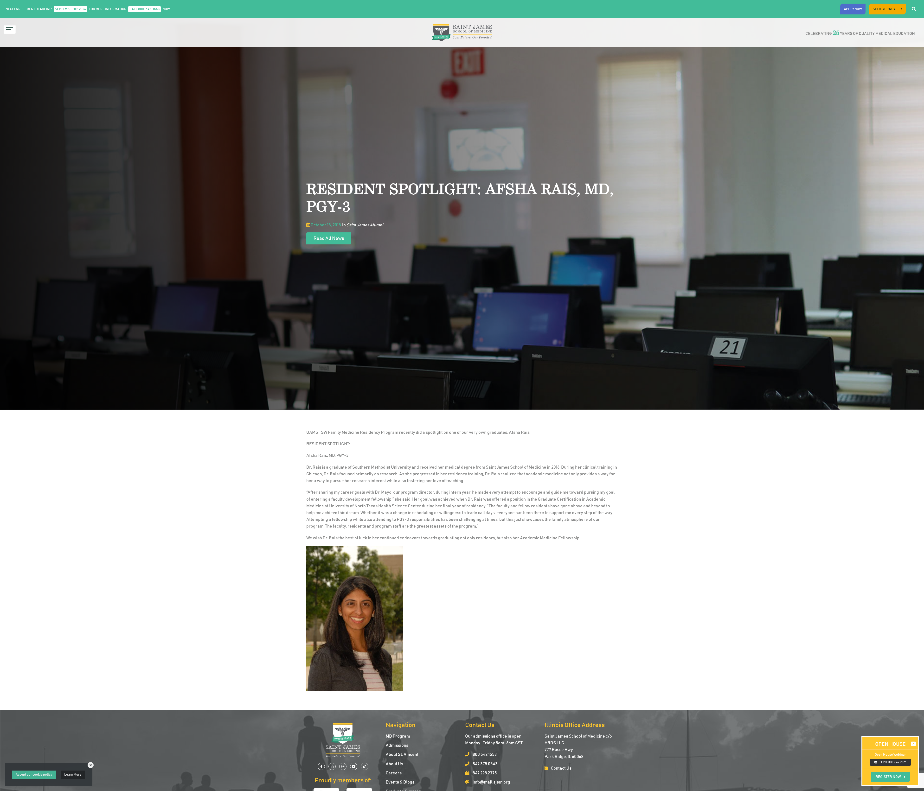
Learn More (73, 774)
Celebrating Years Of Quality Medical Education (860, 32)
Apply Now (853, 9)
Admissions (397, 745)
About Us (394, 764)
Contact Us (560, 768)
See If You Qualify (887, 9)
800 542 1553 (484, 755)
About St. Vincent (402, 755)
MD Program (398, 736)
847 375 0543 (485, 764)
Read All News (329, 238)
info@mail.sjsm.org (491, 782)
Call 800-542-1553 (144, 9)
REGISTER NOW (888, 777)
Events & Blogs (400, 782)
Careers (394, 773)
